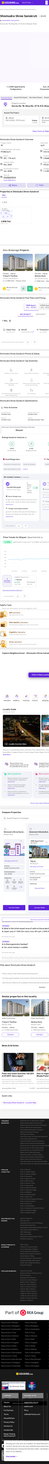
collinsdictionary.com (32, 1414)
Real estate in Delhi (8, 1339)
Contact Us (8, 1426)
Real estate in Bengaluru (10, 1326)
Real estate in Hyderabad (11, 1329)
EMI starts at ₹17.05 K (36, 866)
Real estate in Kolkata (9, 1349)
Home (2, 9)
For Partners (8, 1410)
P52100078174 (10, 177)
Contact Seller (14, 907)
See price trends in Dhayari (12, 590)
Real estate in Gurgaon (10, 1343)
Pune (7, 9)
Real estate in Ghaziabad (10, 1366)
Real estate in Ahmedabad (11, 1353)
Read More (7, 754)
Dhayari (12, 9)
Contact (10, 1035)
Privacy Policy (9, 1422)
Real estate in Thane (9, 1356)
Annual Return (9, 1418)
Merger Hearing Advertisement (9, 1435)
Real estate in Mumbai (9, 1323)
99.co (26, 1410)
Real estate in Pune (8, 1333)
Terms (6, 1414)
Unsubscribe (8, 1430)
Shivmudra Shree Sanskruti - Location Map (19, 1103)
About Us (7, 1406)
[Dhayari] (46, 3)
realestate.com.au (31, 1403)
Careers (7, 1403)
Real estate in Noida (9, 1346)
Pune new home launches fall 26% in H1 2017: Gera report (18, 1074)
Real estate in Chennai (9, 1336)
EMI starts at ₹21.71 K (11, 861)
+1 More (25, 469)
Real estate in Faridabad (10, 1363)
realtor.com (28, 1406)
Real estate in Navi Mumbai (11, 1359)
